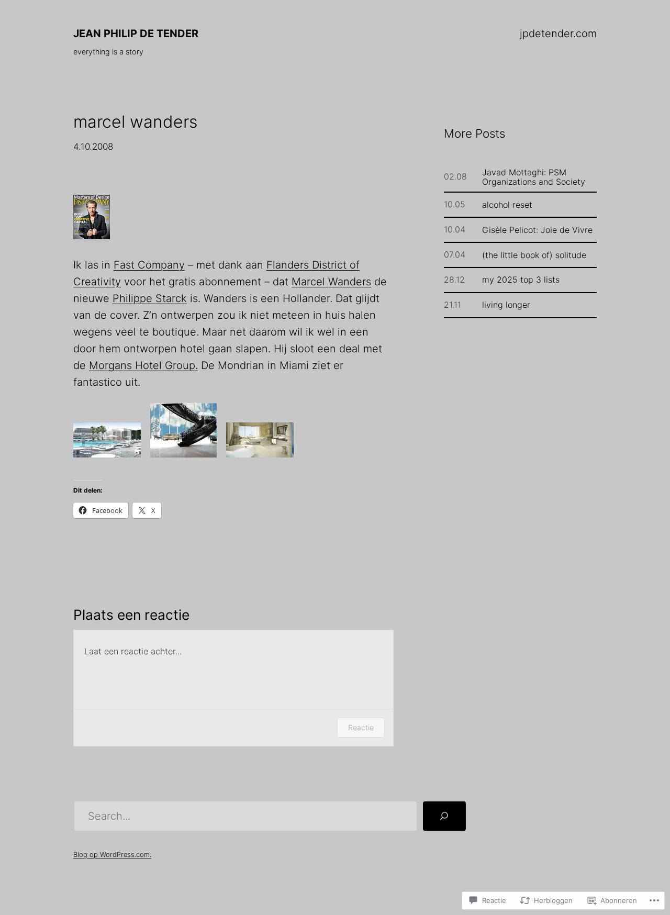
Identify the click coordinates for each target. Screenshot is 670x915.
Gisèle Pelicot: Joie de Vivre (537, 230)
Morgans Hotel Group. (143, 365)
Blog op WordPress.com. (112, 854)
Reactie (361, 727)
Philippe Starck (150, 298)
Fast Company (149, 265)
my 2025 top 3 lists (521, 279)
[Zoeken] (444, 816)
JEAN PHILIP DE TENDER (135, 33)
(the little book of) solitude (534, 255)
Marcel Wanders (331, 281)
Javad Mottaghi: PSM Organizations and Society (533, 177)
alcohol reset (507, 204)
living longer (506, 304)
